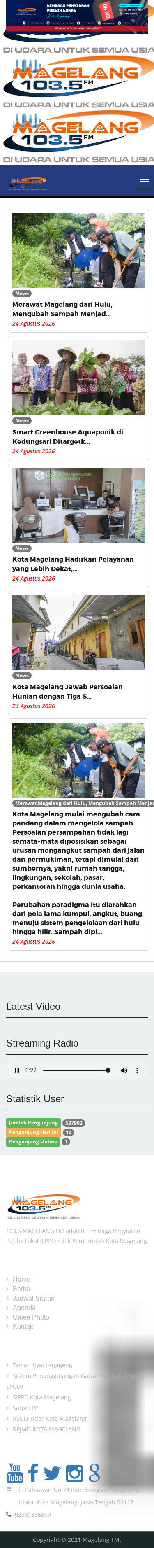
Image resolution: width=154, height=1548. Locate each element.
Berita (21, 1288)
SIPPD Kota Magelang (42, 1397)
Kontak (23, 1326)
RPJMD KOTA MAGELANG (46, 1429)
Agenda (24, 1307)
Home (21, 1279)
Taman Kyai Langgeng (42, 1365)
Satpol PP (25, 1408)
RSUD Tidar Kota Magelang (50, 1418)
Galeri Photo (31, 1317)
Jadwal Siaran (34, 1298)
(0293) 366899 (32, 1514)
